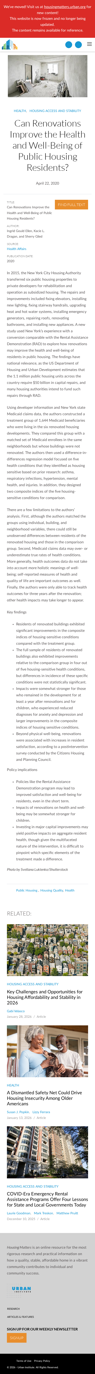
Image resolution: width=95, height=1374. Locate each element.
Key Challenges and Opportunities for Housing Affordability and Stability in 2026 (45, 997)
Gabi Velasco (16, 1011)
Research (13, 1309)
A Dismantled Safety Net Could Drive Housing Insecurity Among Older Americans (44, 1098)
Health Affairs (16, 249)
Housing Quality (51, 890)
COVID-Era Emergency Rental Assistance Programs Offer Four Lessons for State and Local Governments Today (47, 1199)
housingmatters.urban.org (65, 7)
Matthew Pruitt (67, 1213)
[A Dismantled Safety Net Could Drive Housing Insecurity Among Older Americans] (47, 1051)
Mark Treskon (43, 1213)
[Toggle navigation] (89, 44)
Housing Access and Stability (55, 111)
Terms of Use (23, 1361)
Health (20, 111)
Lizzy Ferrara (41, 1112)
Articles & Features (20, 1317)
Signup (17, 1338)
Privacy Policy (42, 1361)
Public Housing (27, 890)
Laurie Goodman (18, 1213)
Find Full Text (71, 204)
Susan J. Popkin (18, 1112)
